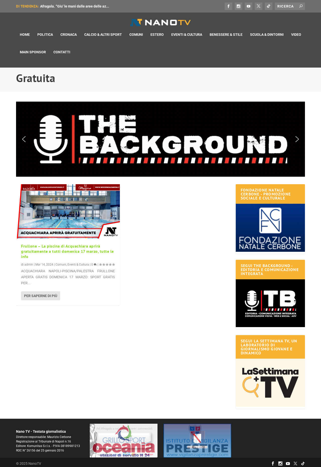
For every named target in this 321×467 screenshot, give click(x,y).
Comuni (136, 35)
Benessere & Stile (226, 35)
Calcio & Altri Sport (103, 35)
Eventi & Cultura (186, 35)
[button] (160, 139)
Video (296, 35)
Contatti (61, 52)
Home (25, 35)
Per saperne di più (40, 296)
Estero (157, 35)
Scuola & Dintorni (267, 35)
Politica (45, 35)
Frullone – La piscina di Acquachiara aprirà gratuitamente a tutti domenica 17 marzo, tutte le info (67, 251)
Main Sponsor (33, 52)
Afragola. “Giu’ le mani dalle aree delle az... (74, 6)
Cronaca (68, 35)
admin (28, 264)
